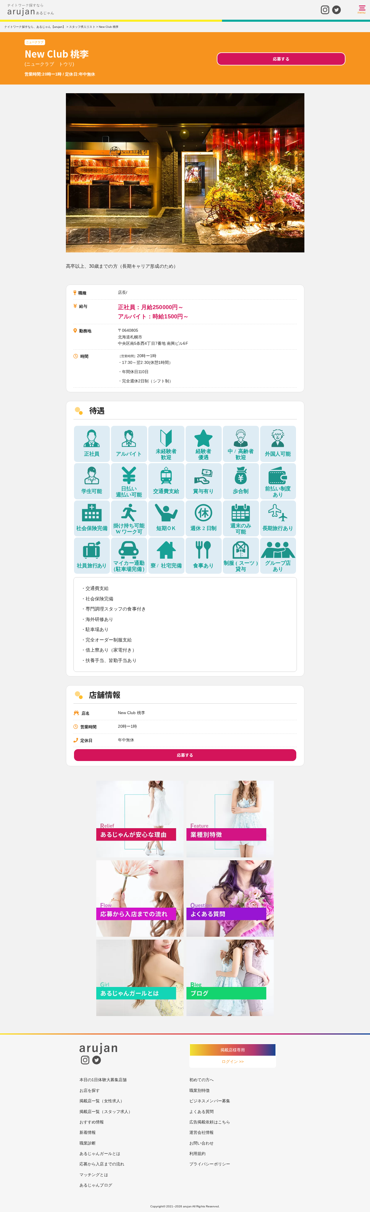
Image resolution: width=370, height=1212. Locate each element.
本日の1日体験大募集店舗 (103, 1079)
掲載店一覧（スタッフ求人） (105, 1111)
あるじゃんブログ (95, 1185)
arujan (187, 1206)
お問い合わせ (201, 1143)
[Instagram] (325, 9)
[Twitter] (336, 9)
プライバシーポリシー (209, 1164)
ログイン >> (233, 1061)
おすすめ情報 (91, 1122)
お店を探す (89, 1090)
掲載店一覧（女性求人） (101, 1101)
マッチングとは (93, 1174)
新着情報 (87, 1132)
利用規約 (197, 1153)
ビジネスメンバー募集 (209, 1101)
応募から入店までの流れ (101, 1164)
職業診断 (87, 1143)
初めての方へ (201, 1079)
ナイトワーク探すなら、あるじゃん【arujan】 (34, 26)
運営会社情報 (201, 1132)
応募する (281, 59)
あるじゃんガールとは (99, 1153)
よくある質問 (201, 1111)
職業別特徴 (199, 1090)
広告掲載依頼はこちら (209, 1122)
